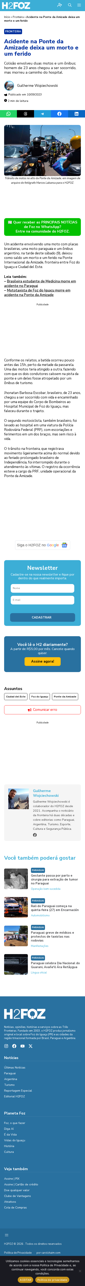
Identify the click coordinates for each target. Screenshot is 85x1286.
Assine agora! (42, 661)
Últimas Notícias (14, 1068)
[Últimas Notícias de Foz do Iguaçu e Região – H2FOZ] (16, 5)
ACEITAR (25, 1279)
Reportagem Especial (18, 1091)
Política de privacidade (52, 1279)
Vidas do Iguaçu (14, 1140)
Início (7, 17)
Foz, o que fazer (14, 1123)
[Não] (80, 1271)
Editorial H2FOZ (14, 1096)
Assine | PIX (11, 1179)
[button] (69, 5)
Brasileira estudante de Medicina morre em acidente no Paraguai (40, 283)
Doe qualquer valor (17, 1190)
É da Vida (10, 1135)
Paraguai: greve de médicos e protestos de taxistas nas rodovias (52, 937)
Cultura (9, 1152)
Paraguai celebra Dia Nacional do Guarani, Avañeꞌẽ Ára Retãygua (55, 965)
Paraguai (38, 870)
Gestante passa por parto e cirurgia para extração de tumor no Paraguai (54, 879)
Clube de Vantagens (17, 1196)
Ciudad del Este (16, 696)
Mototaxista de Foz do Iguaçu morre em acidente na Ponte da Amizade (37, 292)
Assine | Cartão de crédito (21, 1184)
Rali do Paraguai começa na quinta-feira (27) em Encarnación (55, 908)
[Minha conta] (60, 5)
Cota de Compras (15, 1208)
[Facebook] (35, 835)
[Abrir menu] (6, 1235)
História (9, 1146)
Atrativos (10, 1202)
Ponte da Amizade (65, 696)
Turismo (9, 1085)
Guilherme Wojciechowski (37, 85)
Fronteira (18, 17)
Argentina (10, 1079)
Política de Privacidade (18, 1253)
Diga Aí (9, 1129)
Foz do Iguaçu (39, 696)
